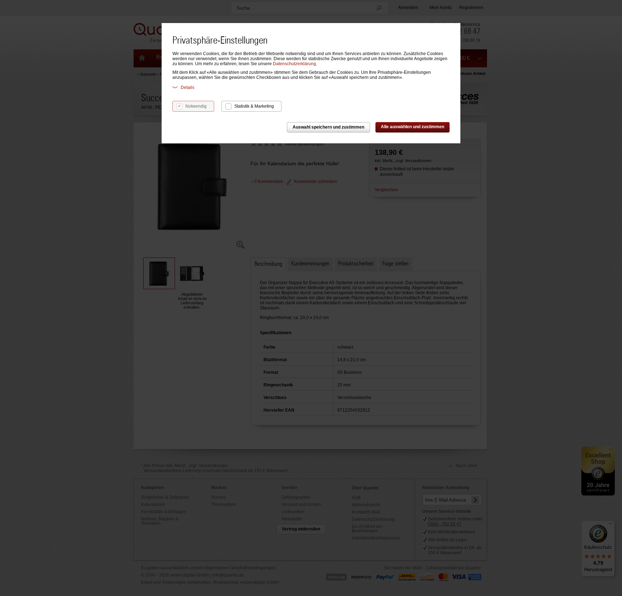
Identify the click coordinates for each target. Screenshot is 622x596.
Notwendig (196, 106)
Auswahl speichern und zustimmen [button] (328, 127)
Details (187, 87)
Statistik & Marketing (254, 106)
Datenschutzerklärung (294, 63)
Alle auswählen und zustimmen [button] (412, 126)
